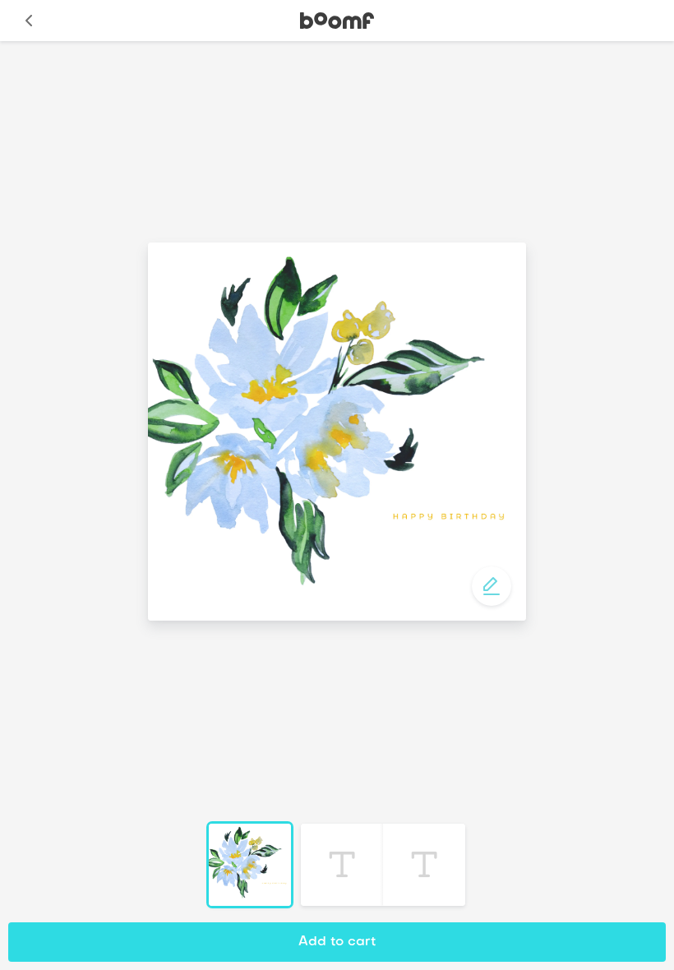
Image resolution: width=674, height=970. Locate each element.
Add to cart (337, 942)
